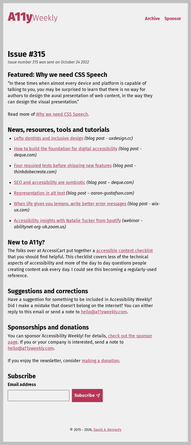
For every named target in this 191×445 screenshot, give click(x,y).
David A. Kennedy (107, 430)
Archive (152, 18)
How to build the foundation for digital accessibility (65, 148)
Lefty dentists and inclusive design (48, 138)
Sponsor (172, 18)
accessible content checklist (124, 250)
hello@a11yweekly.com (104, 312)
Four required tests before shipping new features (63, 165)
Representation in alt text (39, 193)
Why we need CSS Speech (62, 114)
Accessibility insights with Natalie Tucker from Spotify (67, 220)
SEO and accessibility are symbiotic (49, 182)
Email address (22, 384)
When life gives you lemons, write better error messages (70, 204)
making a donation (100, 360)
